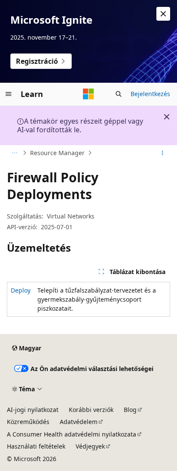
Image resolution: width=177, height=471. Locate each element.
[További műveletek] (162, 153)
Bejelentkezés (150, 94)
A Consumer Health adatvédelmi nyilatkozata (71, 434)
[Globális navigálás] (8, 94)
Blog (130, 409)
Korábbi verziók (91, 409)
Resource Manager (57, 153)
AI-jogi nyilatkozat (32, 409)
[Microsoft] (88, 94)
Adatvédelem (79, 422)
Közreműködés (28, 422)
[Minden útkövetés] (14, 153)
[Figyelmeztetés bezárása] (163, 14)
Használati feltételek (36, 446)
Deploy (21, 290)
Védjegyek (90, 446)
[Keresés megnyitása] (118, 94)
